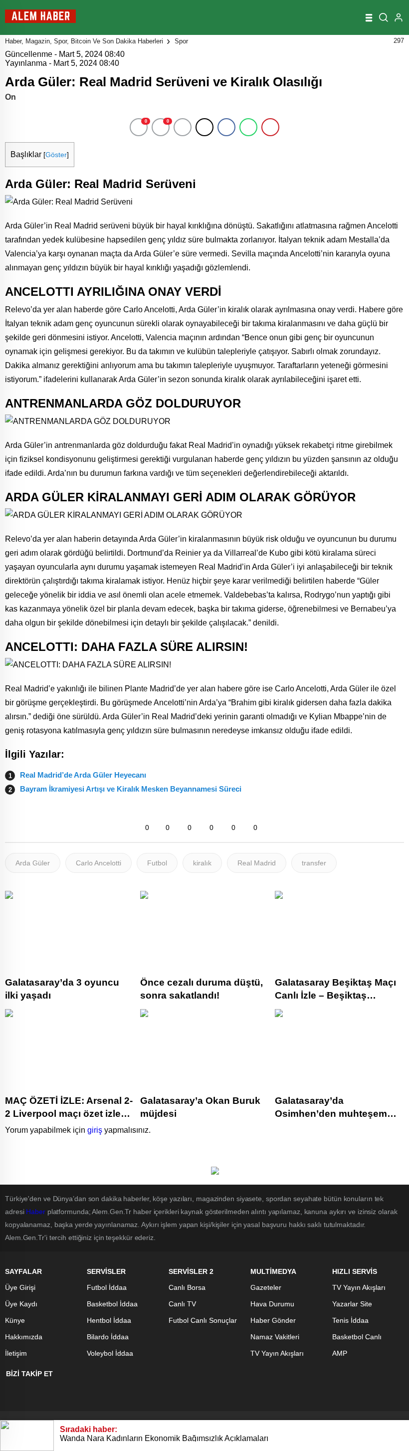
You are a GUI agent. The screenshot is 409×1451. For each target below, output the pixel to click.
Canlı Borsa (187, 1287)
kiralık (202, 863)
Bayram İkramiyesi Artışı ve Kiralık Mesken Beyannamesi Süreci (130, 789)
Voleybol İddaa (110, 1353)
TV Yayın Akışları (277, 1353)
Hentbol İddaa (109, 1320)
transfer (314, 863)
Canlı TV (182, 1304)
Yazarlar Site (352, 1304)
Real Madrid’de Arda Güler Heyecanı (83, 775)
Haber (35, 1212)
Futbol (157, 863)
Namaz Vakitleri (274, 1337)
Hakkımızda (23, 1337)
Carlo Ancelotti (98, 863)
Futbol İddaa (107, 1287)
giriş (94, 1130)
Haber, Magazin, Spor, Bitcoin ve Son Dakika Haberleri (84, 41)
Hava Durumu (272, 1304)
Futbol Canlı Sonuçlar (203, 1320)
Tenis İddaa (350, 1320)
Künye (15, 1320)
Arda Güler (32, 863)
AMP (339, 1353)
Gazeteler (265, 1287)
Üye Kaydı (21, 1304)
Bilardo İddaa (108, 1337)
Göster (56, 155)
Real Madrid (256, 863)
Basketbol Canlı (357, 1337)
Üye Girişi (20, 1287)
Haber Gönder (273, 1320)
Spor (181, 41)
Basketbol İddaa (112, 1304)
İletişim (16, 1353)
